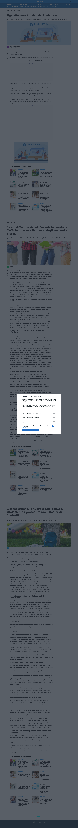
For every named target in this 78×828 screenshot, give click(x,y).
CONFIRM (31, 430)
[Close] (59, 396)
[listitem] (39, 411)
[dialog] (39, 414)
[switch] (53, 413)
